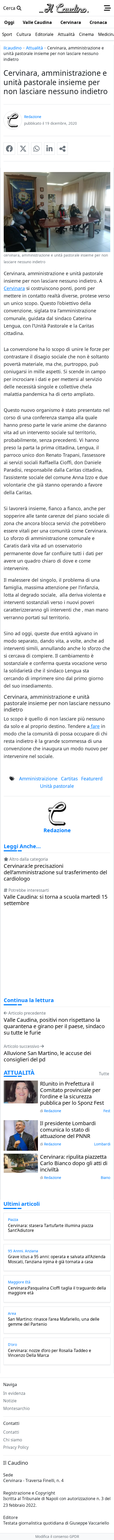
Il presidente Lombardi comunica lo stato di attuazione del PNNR (68, 1129)
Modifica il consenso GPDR (57, 1536)
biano (105, 1177)
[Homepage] (63, 8)
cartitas (69, 778)
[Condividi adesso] (62, 149)
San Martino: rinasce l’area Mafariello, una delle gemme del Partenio (53, 1322)
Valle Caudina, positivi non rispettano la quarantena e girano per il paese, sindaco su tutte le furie (54, 1026)
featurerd (92, 778)
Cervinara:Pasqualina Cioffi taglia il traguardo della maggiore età (57, 1291)
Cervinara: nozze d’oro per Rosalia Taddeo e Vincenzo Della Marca (49, 1353)
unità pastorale (57, 786)
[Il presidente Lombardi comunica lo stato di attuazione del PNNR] (21, 1135)
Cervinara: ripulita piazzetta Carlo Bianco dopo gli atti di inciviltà (73, 1163)
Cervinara (14, 288)
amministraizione (38, 778)
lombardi (102, 1144)
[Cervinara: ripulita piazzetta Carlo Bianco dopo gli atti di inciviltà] (21, 1163)
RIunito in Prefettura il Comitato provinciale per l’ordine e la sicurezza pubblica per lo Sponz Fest (72, 1093)
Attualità (34, 48)
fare (95, 726)
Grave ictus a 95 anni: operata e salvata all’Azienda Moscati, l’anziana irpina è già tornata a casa (57, 1259)
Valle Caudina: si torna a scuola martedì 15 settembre (55, 900)
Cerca (10, 8)
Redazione (52, 1110)
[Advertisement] (57, 956)
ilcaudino (12, 48)
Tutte (104, 1074)
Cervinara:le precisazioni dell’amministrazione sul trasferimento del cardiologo (55, 872)
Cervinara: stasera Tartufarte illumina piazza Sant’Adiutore (50, 1228)
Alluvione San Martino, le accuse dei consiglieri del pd (47, 1056)
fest (106, 1110)
